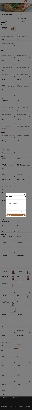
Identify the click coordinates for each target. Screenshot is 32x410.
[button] (16, 215)
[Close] (25, 194)
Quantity (8, 211)
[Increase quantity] (24, 211)
